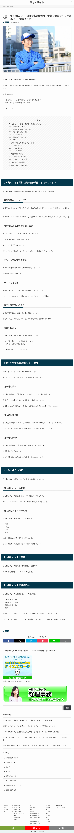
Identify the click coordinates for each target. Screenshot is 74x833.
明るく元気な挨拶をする (20, 132)
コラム (32, 805)
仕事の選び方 (10, 762)
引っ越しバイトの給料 (17, 162)
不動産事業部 (17, 811)
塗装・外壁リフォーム (13, 785)
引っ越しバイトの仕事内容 (18, 165)
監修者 (48, 805)
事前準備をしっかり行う (20, 127)
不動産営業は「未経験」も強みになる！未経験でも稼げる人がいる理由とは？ (30, 720)
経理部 (15, 819)
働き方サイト (37, 2)
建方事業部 (17, 805)
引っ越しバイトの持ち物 (20, 159)
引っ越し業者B (17, 148)
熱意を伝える (17, 140)
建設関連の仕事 (11, 776)
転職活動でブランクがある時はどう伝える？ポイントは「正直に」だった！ (29, 726)
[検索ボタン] (71, 2)
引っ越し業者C (17, 150)
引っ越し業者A (17, 145)
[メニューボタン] (2, 2)
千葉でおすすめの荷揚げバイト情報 (21, 143)
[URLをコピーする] (65, 640)
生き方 (8, 771)
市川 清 (48, 819)
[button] (8, 640)
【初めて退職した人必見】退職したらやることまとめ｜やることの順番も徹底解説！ (32, 732)
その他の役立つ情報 (16, 154)
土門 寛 (48, 822)
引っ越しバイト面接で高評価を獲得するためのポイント (28, 124)
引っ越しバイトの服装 (19, 156)
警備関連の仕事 (11, 790)
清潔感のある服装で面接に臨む (22, 129)
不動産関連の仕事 (12, 758)
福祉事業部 (17, 817)
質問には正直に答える (19, 137)
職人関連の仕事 (11, 781)
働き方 (6, 22)
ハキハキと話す (17, 134)
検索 (67, 708)
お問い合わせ (60, 805)
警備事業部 (17, 809)
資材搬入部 (17, 807)
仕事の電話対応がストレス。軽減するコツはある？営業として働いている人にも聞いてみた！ (35, 745)
